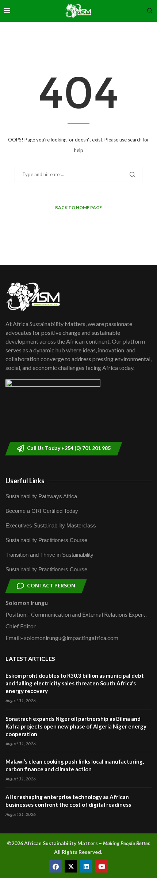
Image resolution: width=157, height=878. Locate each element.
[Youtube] (101, 866)
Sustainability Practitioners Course (46, 540)
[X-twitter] (71, 866)
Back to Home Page (78, 207)
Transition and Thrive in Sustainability (49, 554)
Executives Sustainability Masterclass (50, 525)
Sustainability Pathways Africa (41, 496)
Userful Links (25, 480)
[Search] (149, 11)
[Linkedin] (86, 866)
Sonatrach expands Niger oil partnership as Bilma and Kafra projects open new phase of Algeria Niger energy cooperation (75, 726)
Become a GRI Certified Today (41, 511)
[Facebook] (55, 866)
